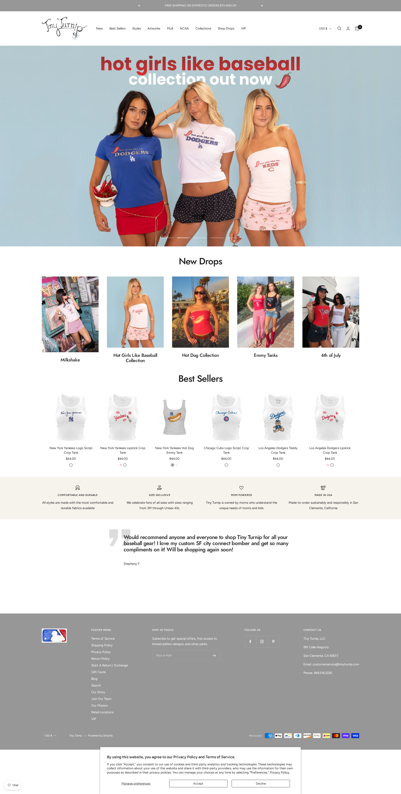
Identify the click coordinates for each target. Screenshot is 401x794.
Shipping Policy (102, 645)
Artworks (153, 28)
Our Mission (99, 705)
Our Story (98, 692)
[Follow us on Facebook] (250, 641)
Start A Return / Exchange (109, 665)
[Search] (339, 28)
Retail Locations (102, 712)
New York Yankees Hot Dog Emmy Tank (174, 450)
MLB (170, 28)
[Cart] (357, 28)
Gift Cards (98, 672)
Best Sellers (117, 28)
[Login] (348, 28)
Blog (94, 679)
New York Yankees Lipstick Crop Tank (122, 450)
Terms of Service (103, 638)
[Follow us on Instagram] (262, 641)
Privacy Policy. (280, 772)
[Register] (214, 655)
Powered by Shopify (100, 735)
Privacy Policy (101, 652)
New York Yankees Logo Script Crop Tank (71, 450)
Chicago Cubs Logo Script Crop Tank (226, 450)
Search (96, 685)
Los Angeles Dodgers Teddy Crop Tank (278, 450)
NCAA (184, 28)
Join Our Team (101, 699)
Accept (198, 783)
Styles (136, 28)
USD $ (323, 28)
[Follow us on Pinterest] (273, 641)
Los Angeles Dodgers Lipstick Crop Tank (329, 450)
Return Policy (100, 659)
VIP (243, 28)
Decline (261, 783)
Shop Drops (226, 28)
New (99, 28)
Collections (203, 28)
